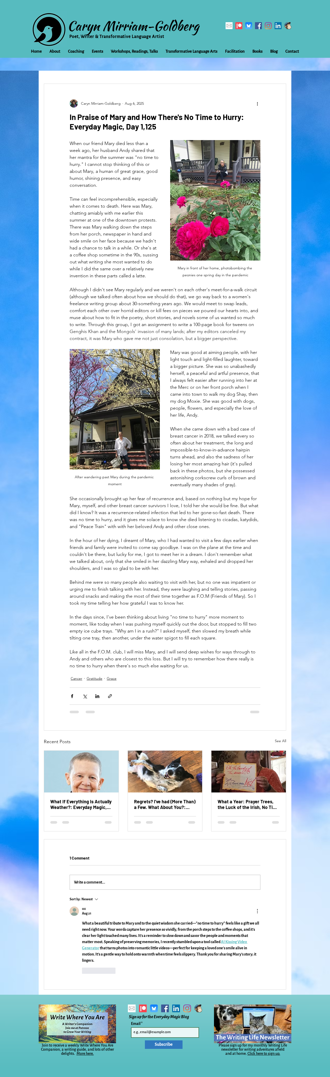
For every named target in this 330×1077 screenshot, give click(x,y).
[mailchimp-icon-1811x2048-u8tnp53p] (287, 25)
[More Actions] (257, 911)
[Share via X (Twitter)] (84, 696)
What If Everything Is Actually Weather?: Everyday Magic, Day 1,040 (81, 804)
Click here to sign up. (264, 1053)
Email (136, 1024)
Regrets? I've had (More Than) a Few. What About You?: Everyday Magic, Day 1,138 (164, 804)
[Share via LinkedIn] (97, 696)
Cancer (76, 678)
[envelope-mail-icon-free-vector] (229, 25)
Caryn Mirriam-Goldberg (133, 26)
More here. (85, 1053)
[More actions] (257, 103)
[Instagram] (268, 25)
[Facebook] (258, 25)
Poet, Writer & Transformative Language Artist (116, 36)
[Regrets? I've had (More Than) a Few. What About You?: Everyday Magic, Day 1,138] (165, 771)
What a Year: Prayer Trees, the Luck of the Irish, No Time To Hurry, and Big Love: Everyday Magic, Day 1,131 (248, 804)
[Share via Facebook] (72, 696)
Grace (112, 678)
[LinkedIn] (278, 25)
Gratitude (94, 678)
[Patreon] (238, 25)
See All (280, 741)
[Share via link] (110, 696)
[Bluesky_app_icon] (248, 25)
